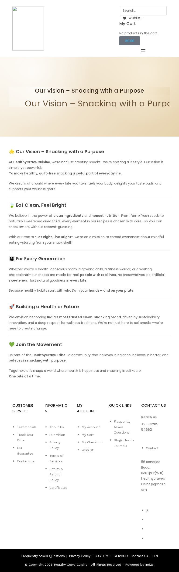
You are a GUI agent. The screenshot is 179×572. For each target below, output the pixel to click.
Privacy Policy (79, 556)
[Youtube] (147, 538)
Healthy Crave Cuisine (70, 564)
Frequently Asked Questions (43, 556)
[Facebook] (147, 519)
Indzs (149, 564)
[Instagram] (147, 529)
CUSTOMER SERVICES (112, 556)
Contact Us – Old (144, 556)
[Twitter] (147, 510)
